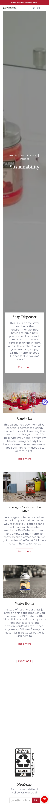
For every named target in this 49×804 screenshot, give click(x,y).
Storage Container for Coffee (24, 509)
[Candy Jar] (24, 398)
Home (13, 155)
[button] (28, 8)
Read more (24, 367)
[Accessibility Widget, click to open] (45, 402)
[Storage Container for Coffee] (24, 487)
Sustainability (28, 155)
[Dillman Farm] (10, 8)
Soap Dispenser (24, 317)
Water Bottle (24, 603)
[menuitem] (28, 8)
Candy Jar (24, 418)
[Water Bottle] (24, 581)
